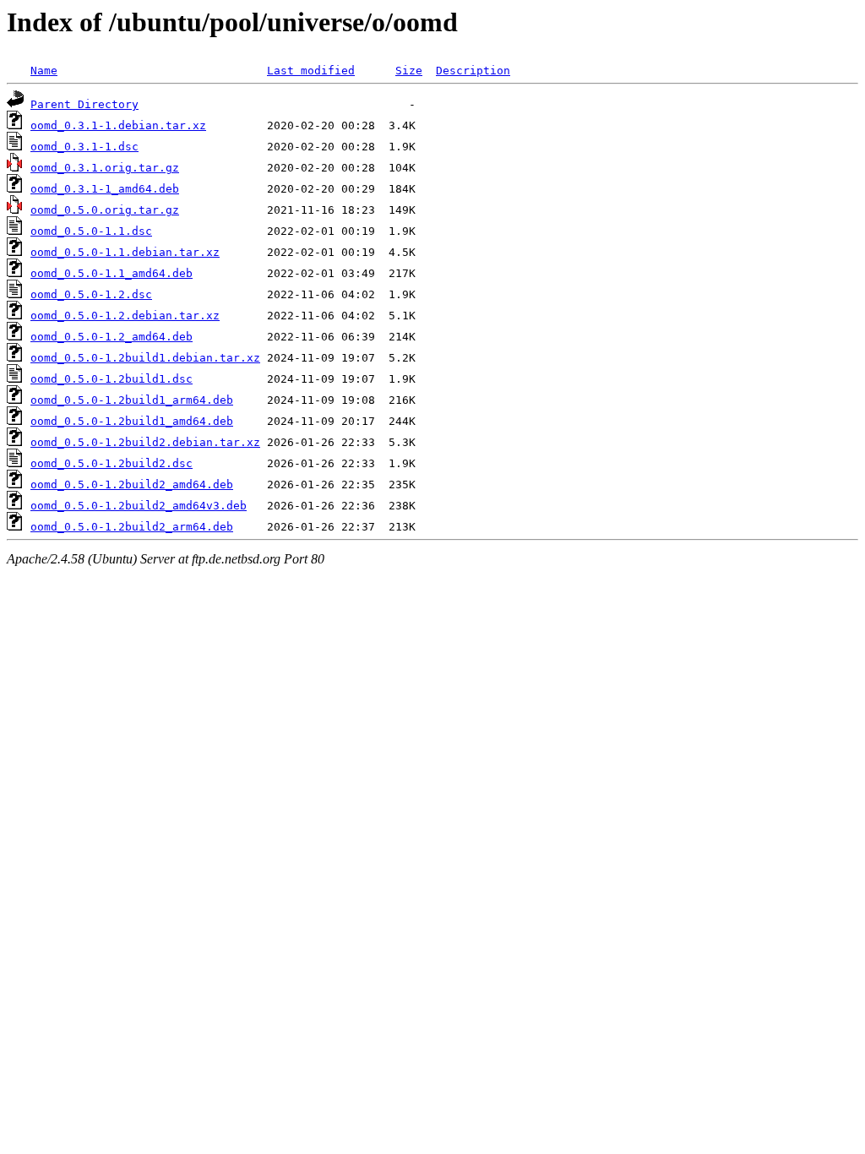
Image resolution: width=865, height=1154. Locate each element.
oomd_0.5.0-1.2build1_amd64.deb (131, 421)
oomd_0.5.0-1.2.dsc (91, 294)
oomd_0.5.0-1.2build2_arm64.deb (131, 526)
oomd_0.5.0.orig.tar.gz (104, 210)
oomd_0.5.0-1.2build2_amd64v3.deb (138, 505)
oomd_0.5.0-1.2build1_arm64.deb (131, 400)
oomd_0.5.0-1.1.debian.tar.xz (125, 252)
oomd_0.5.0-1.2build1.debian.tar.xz (145, 357)
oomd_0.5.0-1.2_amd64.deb (111, 336)
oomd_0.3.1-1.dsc (84, 146)
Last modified (311, 70)
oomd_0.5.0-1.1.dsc (91, 231)
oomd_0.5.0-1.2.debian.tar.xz (125, 315)
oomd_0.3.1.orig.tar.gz (104, 167)
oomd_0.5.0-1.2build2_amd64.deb (131, 484)
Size (408, 70)
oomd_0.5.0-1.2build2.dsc (111, 463)
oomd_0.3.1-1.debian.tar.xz (118, 125)
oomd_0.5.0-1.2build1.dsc (111, 379)
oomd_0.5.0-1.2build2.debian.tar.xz (145, 442)
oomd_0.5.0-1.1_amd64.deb (111, 273)
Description (473, 70)
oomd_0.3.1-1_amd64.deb (104, 188)
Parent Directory (84, 104)
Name (43, 70)
